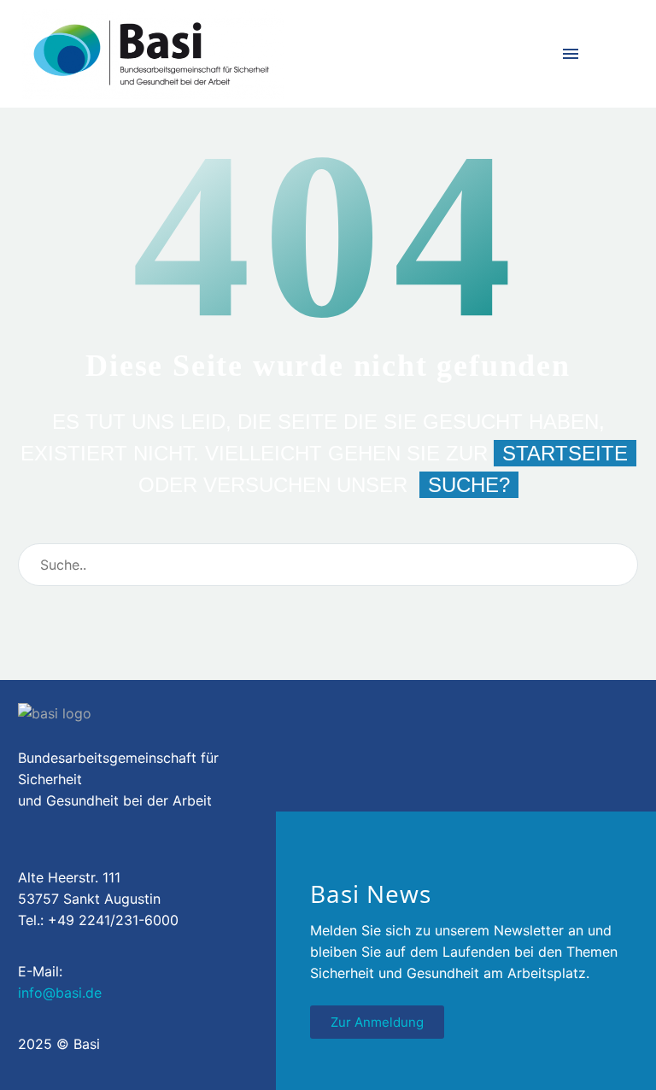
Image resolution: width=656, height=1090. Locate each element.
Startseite (565, 453)
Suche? (469, 484)
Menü (570, 54)
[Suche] (617, 564)
